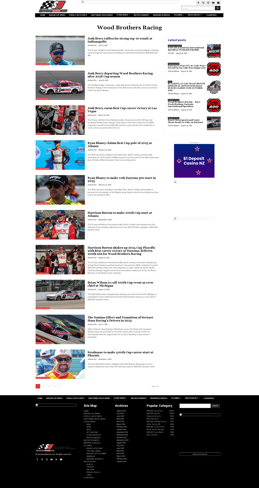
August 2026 (121, 411)
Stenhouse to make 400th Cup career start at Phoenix (120, 354)
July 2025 (120, 445)
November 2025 (122, 435)
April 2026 (120, 421)
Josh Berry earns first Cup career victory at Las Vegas (122, 110)
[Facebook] (198, 3)
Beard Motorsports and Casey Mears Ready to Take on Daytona (185, 121)
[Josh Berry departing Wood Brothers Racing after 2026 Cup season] (60, 85)
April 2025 (120, 453)
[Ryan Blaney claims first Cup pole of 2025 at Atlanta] (60, 155)
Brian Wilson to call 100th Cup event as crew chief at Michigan (120, 284)
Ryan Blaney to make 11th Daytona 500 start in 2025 (122, 179)
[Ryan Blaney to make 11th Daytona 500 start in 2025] (60, 190)
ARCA (170, 82)
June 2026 (120, 416)
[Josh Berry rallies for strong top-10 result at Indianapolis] (60, 50)
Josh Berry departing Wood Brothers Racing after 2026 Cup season (120, 75)
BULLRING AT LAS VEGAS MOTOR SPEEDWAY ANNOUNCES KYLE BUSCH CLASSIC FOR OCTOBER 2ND (186, 87)
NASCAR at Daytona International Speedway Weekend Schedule (186, 48)
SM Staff (171, 53)
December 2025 (122, 432)
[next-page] (60, 386)
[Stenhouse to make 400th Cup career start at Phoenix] (60, 364)
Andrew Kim (92, 45)
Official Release (173, 71)
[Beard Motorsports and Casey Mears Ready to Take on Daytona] (214, 123)
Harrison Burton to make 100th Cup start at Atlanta (120, 214)
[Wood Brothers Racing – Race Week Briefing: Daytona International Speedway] (214, 105)
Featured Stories (42, 64)
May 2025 (120, 451)
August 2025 (121, 443)
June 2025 (120, 448)
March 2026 (121, 424)
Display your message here (200, 454)
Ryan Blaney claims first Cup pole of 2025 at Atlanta (120, 144)
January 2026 (121, 429)
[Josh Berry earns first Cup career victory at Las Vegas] (60, 120)
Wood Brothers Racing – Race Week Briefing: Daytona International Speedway (184, 104)
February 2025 (122, 459)
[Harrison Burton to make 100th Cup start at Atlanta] (60, 224)
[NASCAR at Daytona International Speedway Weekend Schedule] (214, 51)
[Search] (217, 8)
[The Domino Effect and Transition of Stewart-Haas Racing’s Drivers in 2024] (60, 329)
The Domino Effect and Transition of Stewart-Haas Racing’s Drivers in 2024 (121, 319)
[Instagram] (208, 3)
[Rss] (56, 459)
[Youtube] (213, 3)
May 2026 (120, 419)
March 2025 (121, 456)
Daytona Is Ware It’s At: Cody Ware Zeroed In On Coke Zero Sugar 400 (187, 67)
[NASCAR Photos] (218, 3)
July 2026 (120, 413)
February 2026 (122, 427)
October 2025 (122, 437)
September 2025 (123, 440)
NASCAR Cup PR (173, 64)
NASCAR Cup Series (43, 378)
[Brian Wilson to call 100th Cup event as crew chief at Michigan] (60, 294)
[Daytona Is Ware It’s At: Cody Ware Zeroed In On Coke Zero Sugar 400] (214, 69)
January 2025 (121, 461)
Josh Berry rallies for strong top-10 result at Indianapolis (120, 40)
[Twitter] (203, 3)
